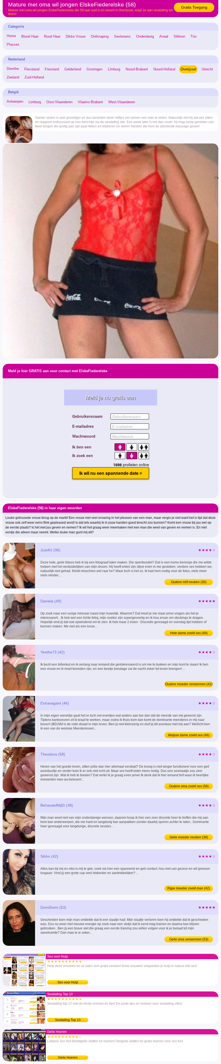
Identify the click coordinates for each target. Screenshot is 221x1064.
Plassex (13, 44)
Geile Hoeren (68, 1057)
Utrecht (207, 69)
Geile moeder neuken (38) (189, 837)
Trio (193, 36)
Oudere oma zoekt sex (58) (189, 786)
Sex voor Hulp (67, 982)
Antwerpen (15, 101)
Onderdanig (145, 36)
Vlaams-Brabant (90, 102)
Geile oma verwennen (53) (188, 939)
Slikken (179, 36)
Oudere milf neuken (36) (188, 582)
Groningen (94, 69)
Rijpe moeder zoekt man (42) (188, 888)
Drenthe (13, 69)
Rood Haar (52, 36)
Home (11, 36)
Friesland (52, 69)
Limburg (114, 69)
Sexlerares (122, 36)
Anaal (163, 36)
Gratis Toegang (194, 7)
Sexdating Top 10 (68, 1020)
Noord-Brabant (137, 69)
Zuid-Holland (34, 77)
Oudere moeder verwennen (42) (188, 684)
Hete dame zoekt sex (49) (189, 633)
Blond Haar (30, 36)
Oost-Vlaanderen (59, 102)
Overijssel (188, 69)
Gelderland (72, 69)
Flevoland (31, 69)
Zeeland (13, 77)
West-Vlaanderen (121, 102)
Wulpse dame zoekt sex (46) (188, 735)
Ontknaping (100, 36)
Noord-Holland (164, 69)
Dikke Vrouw (75, 36)
